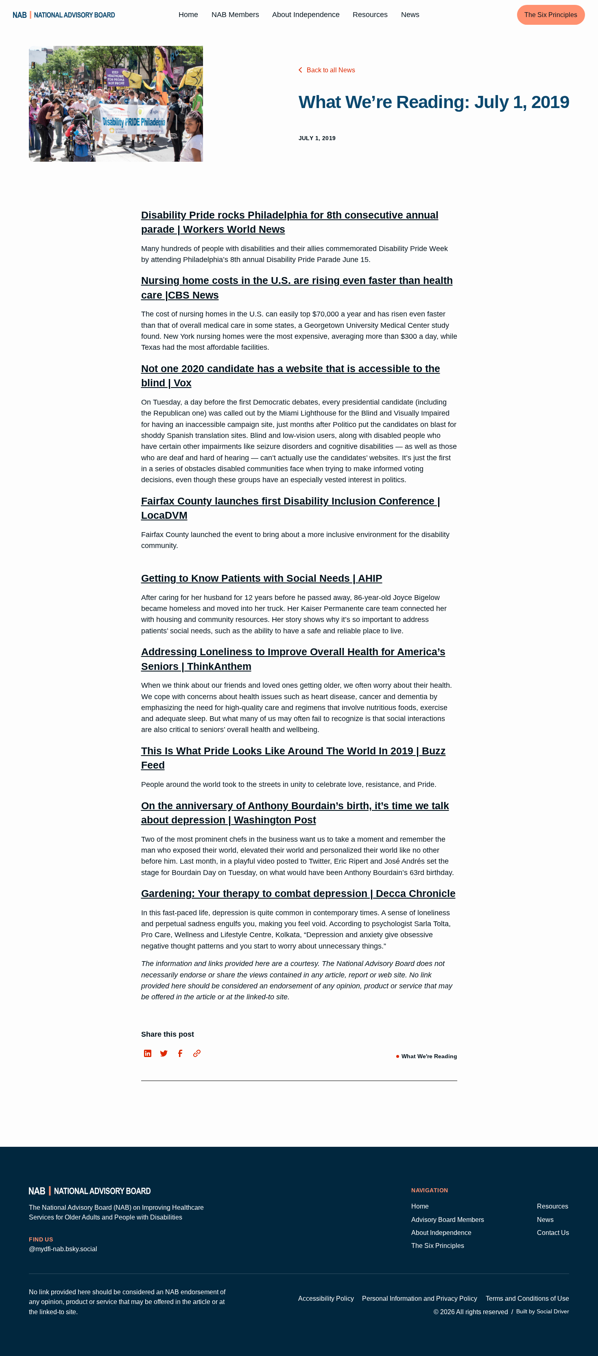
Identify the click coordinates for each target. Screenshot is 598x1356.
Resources (370, 15)
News (410, 15)
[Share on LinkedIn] (147, 1054)
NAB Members (235, 15)
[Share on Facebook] (180, 1054)
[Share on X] (163, 1054)
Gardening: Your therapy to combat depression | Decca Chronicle (298, 893)
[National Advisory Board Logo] (64, 15)
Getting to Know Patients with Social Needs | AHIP (261, 578)
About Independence (306, 15)
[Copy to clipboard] (196, 1053)
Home (188, 15)
